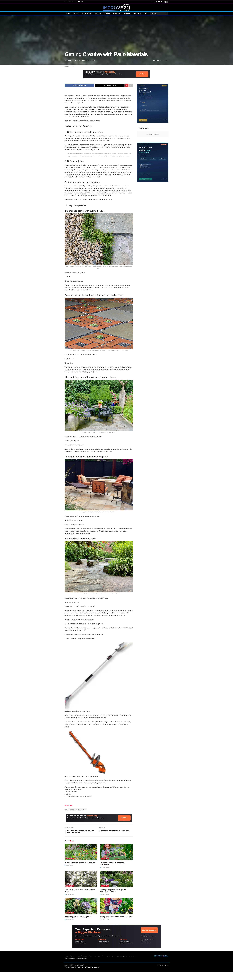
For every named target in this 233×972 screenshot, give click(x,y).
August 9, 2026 (105, 919)
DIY (145, 13)
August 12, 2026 (69, 865)
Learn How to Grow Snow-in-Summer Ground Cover (80, 891)
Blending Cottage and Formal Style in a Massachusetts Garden (113, 891)
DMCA (112, 956)
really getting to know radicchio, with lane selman (116, 917)
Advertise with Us (76, 956)
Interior (98, 13)
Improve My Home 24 (79, 965)
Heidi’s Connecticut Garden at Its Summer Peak (80, 863)
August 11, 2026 (69, 894)
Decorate (127, 13)
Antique (76, 13)
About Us (67, 956)
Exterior (107, 13)
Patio (84, 809)
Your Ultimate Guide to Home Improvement (76, 958)
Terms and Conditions (131, 956)
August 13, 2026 (69, 919)
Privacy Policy (120, 956)
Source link (68, 805)
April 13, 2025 (68, 60)
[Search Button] (166, 13)
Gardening (137, 13)
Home (68, 13)
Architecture (87, 13)
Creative (71, 809)
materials (78, 809)
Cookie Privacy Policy (96, 956)
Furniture (117, 13)
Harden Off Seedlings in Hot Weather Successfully (112, 864)
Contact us (85, 956)
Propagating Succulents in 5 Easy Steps (78, 917)
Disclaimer (106, 956)
